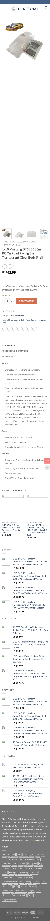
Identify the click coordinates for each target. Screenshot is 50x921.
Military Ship (23, 873)
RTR (16, 886)
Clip (40, 864)
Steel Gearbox (20, 891)
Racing (33, 320)
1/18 (37, 855)
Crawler (6, 868)
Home (5, 242)
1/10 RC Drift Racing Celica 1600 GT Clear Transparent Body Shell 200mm (12, 529)
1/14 (25, 855)
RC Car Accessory (19, 242)
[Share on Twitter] (14, 329)
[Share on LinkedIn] (34, 329)
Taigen (31, 891)
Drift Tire (28, 868)
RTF (10, 886)
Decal (14, 868)
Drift (20, 320)
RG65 (44, 882)
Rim (4, 886)
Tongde (6, 895)
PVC (21, 882)
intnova (16, 840)
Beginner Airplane (27, 859)
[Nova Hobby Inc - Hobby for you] (25, 9)
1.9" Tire (6, 855)
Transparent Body (12, 245)
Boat (38, 859)
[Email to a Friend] (19, 329)
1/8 (13, 855)
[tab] (25, 345)
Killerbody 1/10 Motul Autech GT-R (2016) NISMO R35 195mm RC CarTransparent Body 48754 (37, 530)
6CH (4, 859)
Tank (38, 891)
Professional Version (24, 877)
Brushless (7, 864)
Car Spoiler (32, 864)
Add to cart (26, 301)
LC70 (5, 873)
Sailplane (32, 886)
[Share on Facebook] (9, 329)
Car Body (14, 320)
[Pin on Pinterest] (24, 329)
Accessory (13, 859)
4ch (43, 855)
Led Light (12, 873)
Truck (30, 895)
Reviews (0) (7, 356)
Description (8, 345)
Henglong (38, 868)
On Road (26, 320)
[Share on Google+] (29, 329)
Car (14, 864)
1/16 (31, 855)
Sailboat (23, 886)
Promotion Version (10, 882)
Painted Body (8, 877)
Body (33, 242)
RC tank (36, 882)
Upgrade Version (9, 899)
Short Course (8, 891)
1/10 (8, 320)
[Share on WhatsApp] (4, 329)
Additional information (15, 351)
